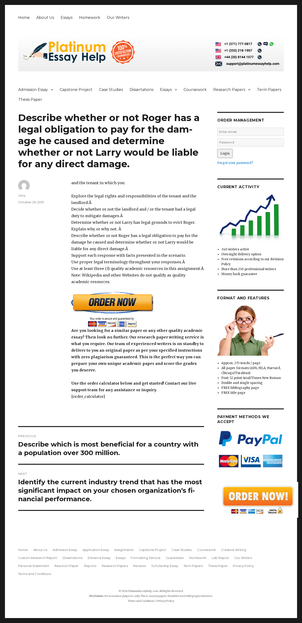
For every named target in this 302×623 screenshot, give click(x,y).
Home (24, 17)
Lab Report (220, 558)
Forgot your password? (235, 163)
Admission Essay (33, 89)
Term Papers (269, 89)
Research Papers (229, 89)
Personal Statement (33, 566)
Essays (66, 17)
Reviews (139, 566)
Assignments (124, 550)
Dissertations (141, 89)
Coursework (195, 89)
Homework (89, 17)
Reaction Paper (67, 566)
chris (21, 195)
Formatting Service (145, 558)
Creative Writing (233, 550)
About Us (45, 17)
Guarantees (175, 558)
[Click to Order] (137, 309)
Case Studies (111, 89)
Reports (90, 566)
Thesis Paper (30, 99)
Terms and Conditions (34, 574)
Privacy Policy (243, 566)
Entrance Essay (99, 558)
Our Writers (118, 17)
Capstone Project (76, 89)
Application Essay (96, 550)
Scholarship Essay (164, 566)
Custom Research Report (37, 558)
